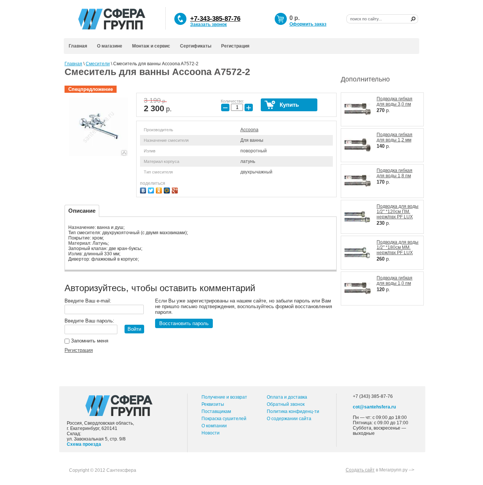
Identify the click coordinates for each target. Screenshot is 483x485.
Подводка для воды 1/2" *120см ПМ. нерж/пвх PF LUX (397, 211)
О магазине (109, 46)
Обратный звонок (286, 404)
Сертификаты (195, 46)
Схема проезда (84, 444)
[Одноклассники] (160, 189)
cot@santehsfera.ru (374, 407)
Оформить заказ (307, 24)
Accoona (249, 129)
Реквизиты (213, 404)
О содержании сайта (289, 418)
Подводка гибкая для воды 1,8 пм (394, 173)
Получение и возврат (224, 397)
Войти (134, 329)
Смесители (98, 63)
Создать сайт (360, 470)
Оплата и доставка (287, 397)
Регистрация (235, 46)
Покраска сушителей (224, 418)
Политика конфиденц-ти (293, 411)
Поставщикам (216, 411)
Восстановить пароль (184, 323)
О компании (214, 425)
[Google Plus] (176, 189)
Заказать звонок (208, 24)
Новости (211, 433)
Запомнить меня (88, 341)
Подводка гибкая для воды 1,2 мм (394, 137)
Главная (78, 46)
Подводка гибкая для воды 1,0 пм (394, 280)
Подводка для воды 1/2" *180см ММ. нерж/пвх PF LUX (397, 247)
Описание (81, 210)
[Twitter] (152, 189)
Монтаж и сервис (151, 46)
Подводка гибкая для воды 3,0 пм (394, 101)
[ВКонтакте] (144, 189)
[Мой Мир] (168, 189)
